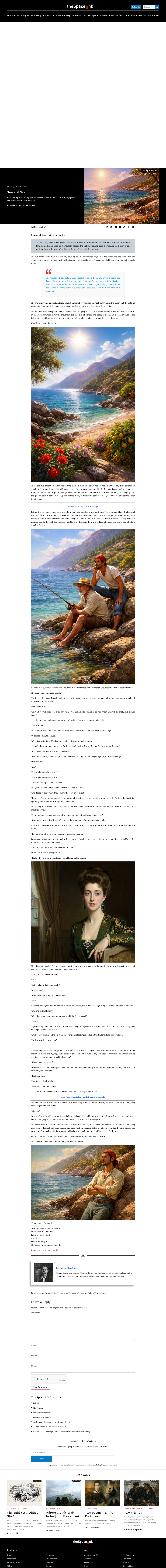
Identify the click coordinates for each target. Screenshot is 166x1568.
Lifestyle (92, 16)
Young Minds (12, 1508)
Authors (155, 16)
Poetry (94, 1508)
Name (34, 1345)
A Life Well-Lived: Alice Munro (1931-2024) (49, 1427)
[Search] (157, 7)
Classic (41, 1293)
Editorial (36, 1403)
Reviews (103, 16)
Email (34, 1356)
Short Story (73, 1293)
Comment (35, 1313)
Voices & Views (117, 16)
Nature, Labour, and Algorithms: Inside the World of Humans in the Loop (61, 1431)
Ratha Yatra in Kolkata (42, 1417)
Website (34, 1366)
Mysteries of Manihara (42, 1412)
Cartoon (131, 16)
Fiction (47, 1293)
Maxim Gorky (42, 242)
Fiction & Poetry (34, 16)
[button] (107, 227)
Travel (58, 16)
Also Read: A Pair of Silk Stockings (83, 506)
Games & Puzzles (143, 16)
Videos (48, 16)
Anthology (66, 16)
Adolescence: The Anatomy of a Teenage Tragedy (52, 1422)
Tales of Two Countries (97, 1293)
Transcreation (81, 16)
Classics (10, 187)
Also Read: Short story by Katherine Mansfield (83, 1097)
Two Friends (133, 1512)
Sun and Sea (83, 1293)
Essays (10, 16)
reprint (65, 1293)
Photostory (21, 16)
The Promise (38, 1408)
